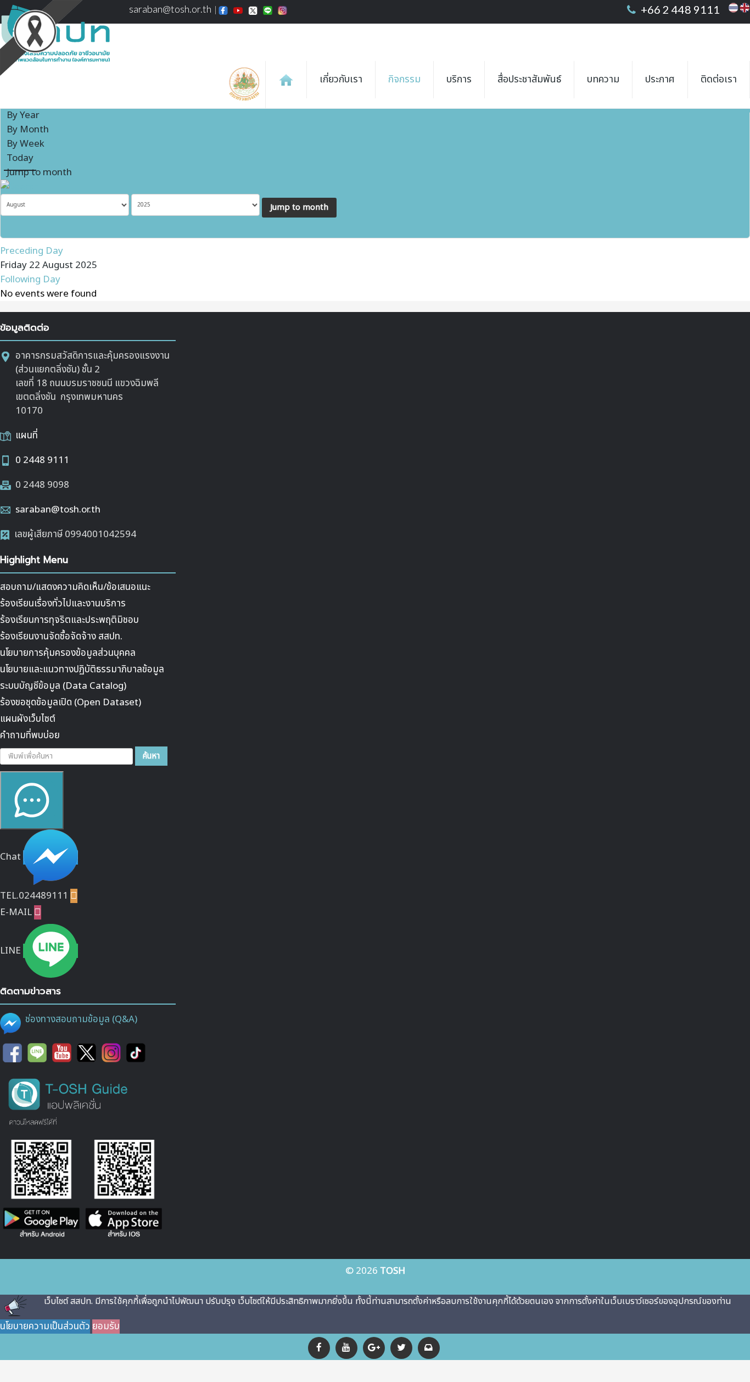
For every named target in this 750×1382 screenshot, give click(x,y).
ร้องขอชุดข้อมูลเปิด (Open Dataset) (70, 702)
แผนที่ (26, 435)
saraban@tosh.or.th (57, 510)
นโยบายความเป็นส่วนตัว (45, 1326)
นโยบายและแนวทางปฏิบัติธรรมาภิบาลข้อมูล (82, 669)
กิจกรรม (404, 79)
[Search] (20, 187)
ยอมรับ (106, 1326)
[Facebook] (319, 1348)
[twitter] (86, 1053)
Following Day (30, 279)
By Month (28, 129)
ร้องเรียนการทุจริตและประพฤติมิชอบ (69, 620)
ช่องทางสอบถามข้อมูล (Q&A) (81, 1019)
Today (20, 158)
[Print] (732, 109)
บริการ (459, 79)
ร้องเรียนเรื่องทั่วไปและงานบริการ (63, 604)
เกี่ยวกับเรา (341, 79)
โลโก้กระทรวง (246, 84)
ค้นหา (151, 756)
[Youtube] (61, 1053)
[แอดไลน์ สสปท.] (37, 1053)
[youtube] (346, 1348)
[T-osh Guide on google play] (41, 1190)
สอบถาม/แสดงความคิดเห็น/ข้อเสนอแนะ (75, 587)
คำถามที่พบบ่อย (30, 735)
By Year (23, 115)
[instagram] (111, 1053)
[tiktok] (136, 1053)
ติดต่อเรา (719, 79)
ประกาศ (660, 79)
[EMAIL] (746, 109)
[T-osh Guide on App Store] (123, 1190)
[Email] (429, 1348)
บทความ (603, 79)
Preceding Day (31, 251)
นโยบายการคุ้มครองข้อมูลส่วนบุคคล (68, 653)
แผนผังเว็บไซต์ (27, 719)
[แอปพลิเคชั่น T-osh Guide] (68, 1101)
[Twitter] (401, 1348)
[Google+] (374, 1348)
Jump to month (39, 172)
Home (286, 79)
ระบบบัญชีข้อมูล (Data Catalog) (63, 686)
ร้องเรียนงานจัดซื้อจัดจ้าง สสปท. (61, 636)
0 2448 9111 (42, 460)
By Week (25, 144)
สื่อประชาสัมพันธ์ (529, 79)
